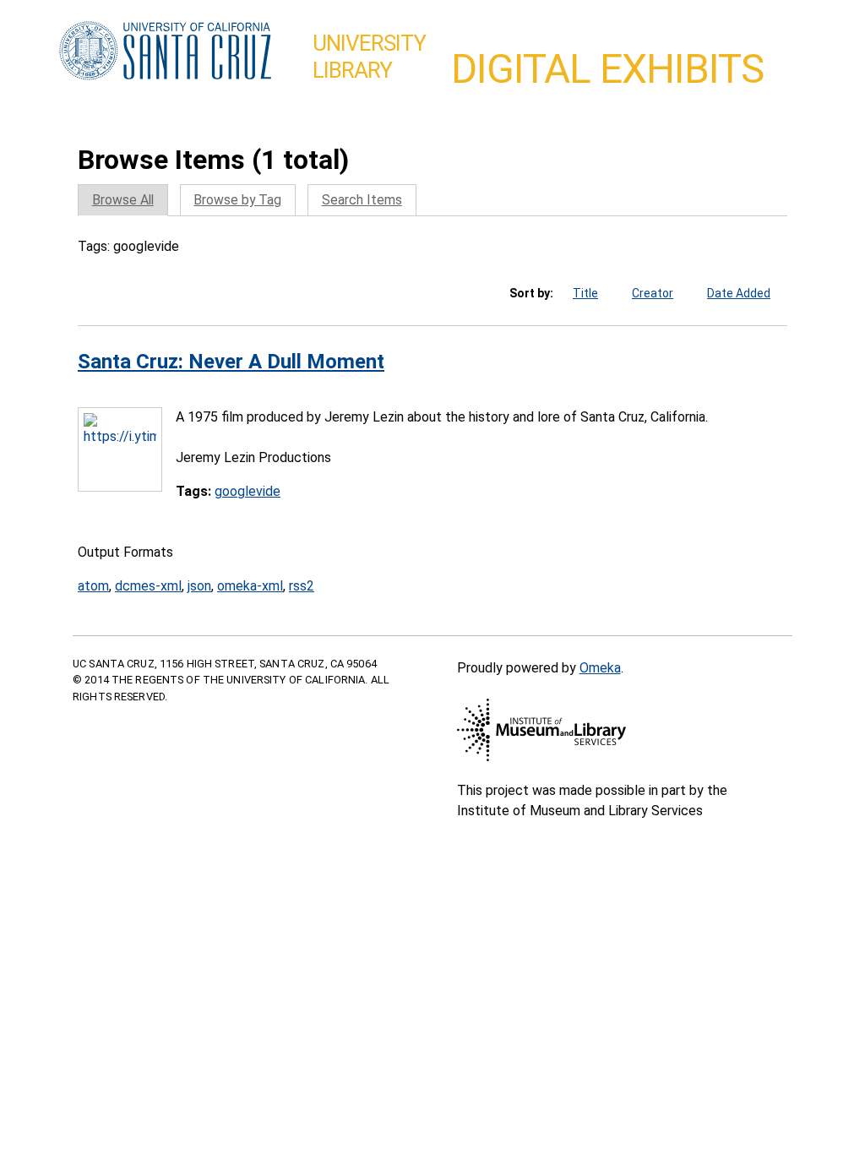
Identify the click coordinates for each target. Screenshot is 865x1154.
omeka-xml (250, 586)
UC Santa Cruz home (165, 51)
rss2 (301, 586)
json (199, 586)
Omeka (600, 668)
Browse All (123, 200)
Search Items (362, 200)
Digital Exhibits (607, 69)
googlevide (247, 491)
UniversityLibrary (369, 56)
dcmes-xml (148, 586)
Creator (652, 293)
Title (585, 293)
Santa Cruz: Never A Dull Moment (231, 361)
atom (93, 586)
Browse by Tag (237, 200)
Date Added (738, 293)
